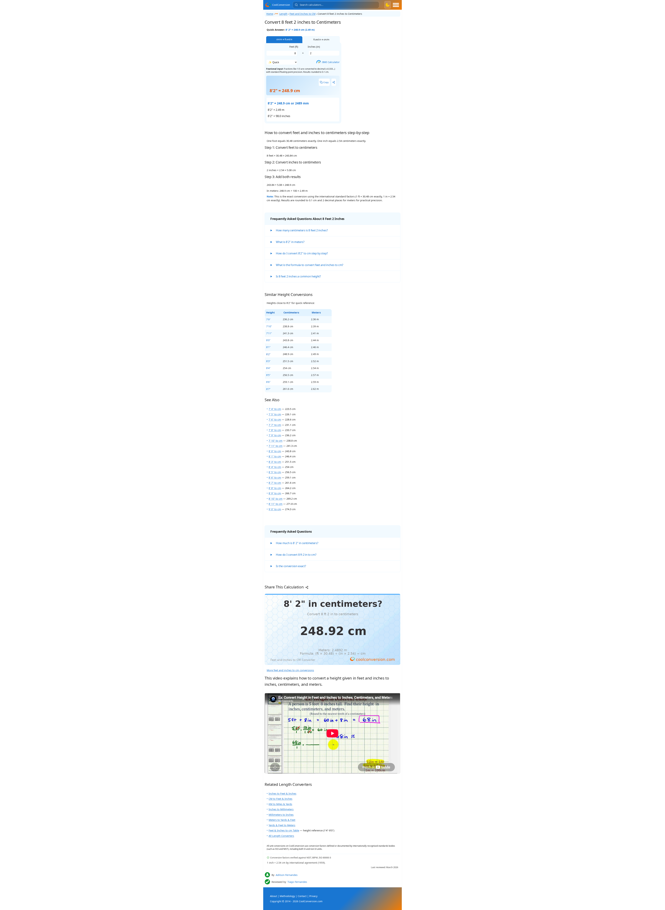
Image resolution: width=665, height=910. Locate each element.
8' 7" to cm (275, 482)
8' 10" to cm (275, 498)
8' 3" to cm (275, 461)
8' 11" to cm (275, 503)
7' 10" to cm (275, 440)
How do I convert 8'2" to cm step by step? (302, 253)
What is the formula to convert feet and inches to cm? (309, 265)
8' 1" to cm (275, 456)
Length (283, 13)
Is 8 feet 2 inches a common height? (298, 276)
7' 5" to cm (275, 414)
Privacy (313, 896)
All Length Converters (281, 835)
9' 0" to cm (275, 509)
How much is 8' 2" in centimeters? (297, 543)
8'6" (268, 382)
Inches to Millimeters (281, 809)
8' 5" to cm (275, 472)
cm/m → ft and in (284, 39)
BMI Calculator (329, 62)
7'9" (268, 319)
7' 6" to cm (275, 419)
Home (269, 13)
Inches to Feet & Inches (282, 793)
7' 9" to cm (275, 435)
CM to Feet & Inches (280, 798)
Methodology (287, 896)
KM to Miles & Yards (280, 804)
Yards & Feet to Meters (282, 825)
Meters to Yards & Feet (282, 820)
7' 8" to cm (275, 430)
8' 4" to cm (275, 467)
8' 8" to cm (275, 488)
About (273, 896)
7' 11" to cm (275, 445)
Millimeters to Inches (281, 814)
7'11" (269, 333)
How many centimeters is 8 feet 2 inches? (302, 230)
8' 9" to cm (275, 493)
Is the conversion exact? (291, 566)
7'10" (269, 326)
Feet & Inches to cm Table (284, 830)
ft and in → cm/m (321, 39)
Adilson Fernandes (287, 875)
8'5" (268, 375)
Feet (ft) (293, 47)
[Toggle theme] (387, 5)
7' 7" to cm (275, 425)
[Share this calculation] (332, 629)
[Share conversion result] (333, 82)
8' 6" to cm (275, 477)
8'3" (268, 361)
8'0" (268, 340)
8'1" (268, 347)
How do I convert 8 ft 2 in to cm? (296, 555)
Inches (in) (314, 47)
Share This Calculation (285, 587)
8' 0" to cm (275, 451)
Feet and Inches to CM (303, 13)
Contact (302, 896)
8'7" (268, 389)
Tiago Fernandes (297, 882)
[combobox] (336, 4)
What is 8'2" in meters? (290, 242)
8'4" (268, 368)
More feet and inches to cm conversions (290, 670)
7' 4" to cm (275, 409)
